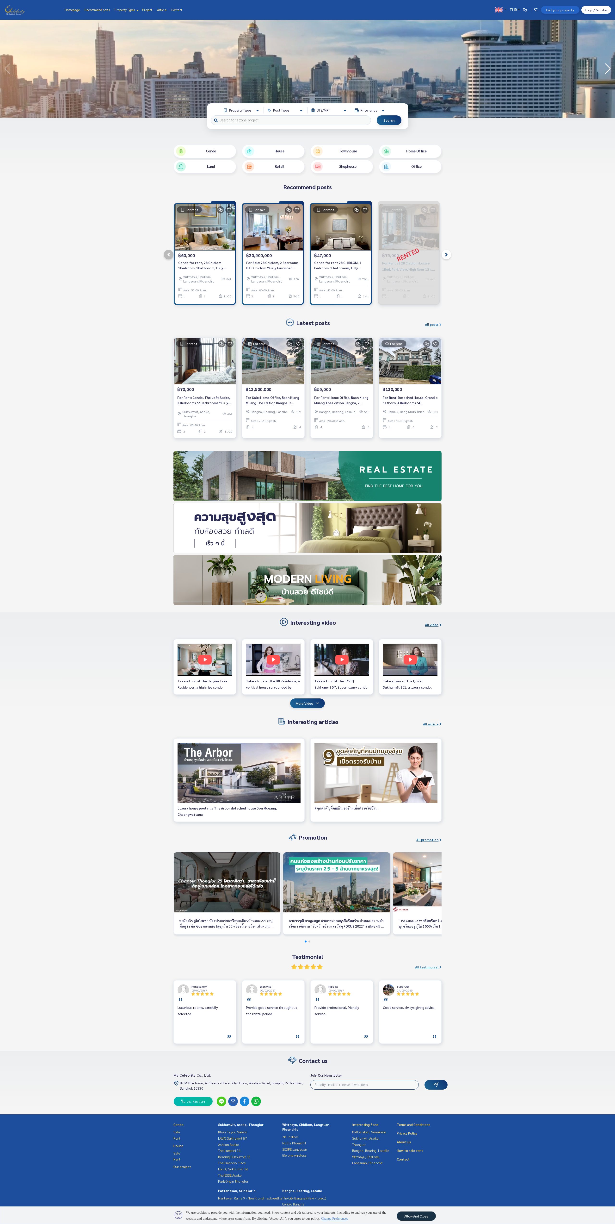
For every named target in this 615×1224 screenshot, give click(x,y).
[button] (608, 68)
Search (389, 120)
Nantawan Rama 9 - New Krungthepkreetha (250, 1198)
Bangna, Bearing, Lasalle (302, 1190)
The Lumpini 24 (229, 1150)
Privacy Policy (407, 1133)
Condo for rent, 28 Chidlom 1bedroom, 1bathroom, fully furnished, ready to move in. (200, 265)
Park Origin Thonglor (233, 1181)
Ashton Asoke (228, 1144)
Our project (182, 1166)
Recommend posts (97, 10)
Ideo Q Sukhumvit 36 (233, 1169)
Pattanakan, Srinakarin (237, 1190)
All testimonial (426, 967)
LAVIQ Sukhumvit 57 (232, 1138)
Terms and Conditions (413, 1124)
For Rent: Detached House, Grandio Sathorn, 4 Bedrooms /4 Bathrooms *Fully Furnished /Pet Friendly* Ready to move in (410, 400)
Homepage (72, 10)
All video (431, 624)
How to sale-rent (410, 1150)
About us (404, 1142)
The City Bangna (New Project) (304, 1198)
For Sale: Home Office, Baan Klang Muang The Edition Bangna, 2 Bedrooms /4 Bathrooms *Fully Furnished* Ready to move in (272, 400)
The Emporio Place (232, 1163)
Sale (176, 1132)
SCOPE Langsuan (294, 1149)
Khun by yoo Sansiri (232, 1132)
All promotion (427, 839)
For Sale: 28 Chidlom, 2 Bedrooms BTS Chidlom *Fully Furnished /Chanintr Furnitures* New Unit (272, 265)
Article (161, 10)
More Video (304, 703)
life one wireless (294, 1155)
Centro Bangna (293, 1204)
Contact (176, 10)
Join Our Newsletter (326, 1075)
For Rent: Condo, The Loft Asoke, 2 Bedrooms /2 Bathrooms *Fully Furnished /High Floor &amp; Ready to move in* (204, 400)
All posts (431, 324)
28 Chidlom (290, 1137)
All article (430, 724)
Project (147, 10)
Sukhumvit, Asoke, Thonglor (241, 1124)
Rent (176, 1138)
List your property (560, 10)
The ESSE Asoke (230, 1175)
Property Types (125, 10)
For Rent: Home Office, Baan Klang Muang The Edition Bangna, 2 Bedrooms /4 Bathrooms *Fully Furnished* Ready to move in (341, 400)
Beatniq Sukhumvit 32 (234, 1157)
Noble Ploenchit (294, 1143)
